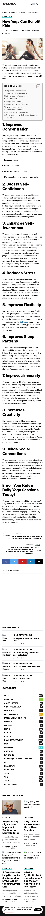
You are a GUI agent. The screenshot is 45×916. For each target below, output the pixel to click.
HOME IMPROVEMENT (23, 740)
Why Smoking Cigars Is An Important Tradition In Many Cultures (10, 827)
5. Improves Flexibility (14, 101)
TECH (23, 777)
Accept (37, 910)
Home (4, 12)
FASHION (23, 722)
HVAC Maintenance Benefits (26, 666)
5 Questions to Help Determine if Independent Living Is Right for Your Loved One (11, 879)
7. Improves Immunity (13, 107)
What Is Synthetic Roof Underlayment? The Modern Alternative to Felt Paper (33, 879)
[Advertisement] (22, 599)
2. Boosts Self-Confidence (16, 93)
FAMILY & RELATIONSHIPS (23, 718)
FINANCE (23, 729)
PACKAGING (23, 755)
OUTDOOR (23, 751)
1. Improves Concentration (15, 91)
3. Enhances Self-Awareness (16, 96)
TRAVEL (23, 781)
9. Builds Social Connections (17, 112)
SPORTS (23, 773)
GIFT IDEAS (23, 733)
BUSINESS (23, 699)
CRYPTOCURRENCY (23, 707)
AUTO (23, 696)
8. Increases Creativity (15, 110)
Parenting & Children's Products (23, 759)
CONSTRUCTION (23, 703)
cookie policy (9, 912)
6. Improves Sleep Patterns (17, 104)
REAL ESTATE (23, 766)
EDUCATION (23, 711)
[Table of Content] (38, 86)
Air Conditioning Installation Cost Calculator (26, 653)
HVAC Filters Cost (21, 678)
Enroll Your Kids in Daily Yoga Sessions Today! (21, 116)
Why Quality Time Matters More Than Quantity (32, 826)
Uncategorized (23, 784)
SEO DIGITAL (23, 770)
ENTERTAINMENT (23, 714)
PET (23, 762)
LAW (23, 744)
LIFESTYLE (13, 12)
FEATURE (23, 725)
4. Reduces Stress (13, 99)
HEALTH (23, 736)
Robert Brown (12, 31)
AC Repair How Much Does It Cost (26, 639)
